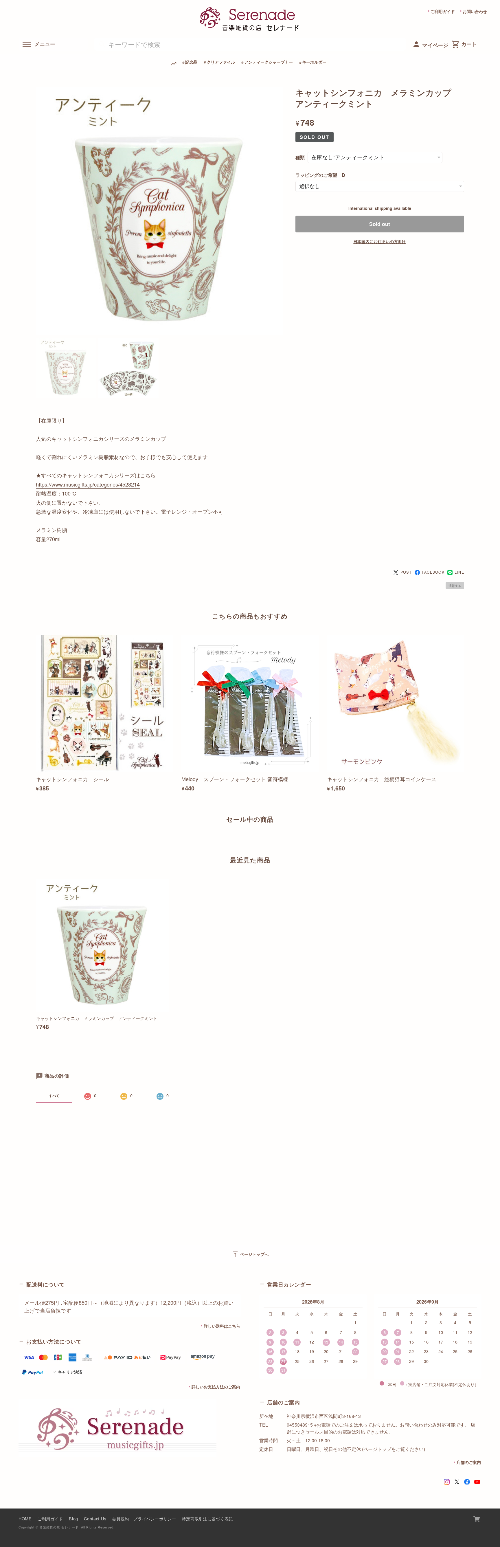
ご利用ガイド (443, 11)
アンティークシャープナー (268, 62)
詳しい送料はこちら (222, 1326)
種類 (300, 157)
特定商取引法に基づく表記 (207, 1518)
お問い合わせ (475, 11)
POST (406, 572)
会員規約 (120, 1518)
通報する (454, 585)
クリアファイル (221, 62)
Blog (73, 1518)
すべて (54, 1095)
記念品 (191, 62)
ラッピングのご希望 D (320, 175)
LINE (459, 572)
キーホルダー (314, 62)
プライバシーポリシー (154, 1518)
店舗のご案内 (469, 1462)
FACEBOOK (433, 572)
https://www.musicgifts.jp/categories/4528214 (88, 484)
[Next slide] (464, 839)
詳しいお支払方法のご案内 (216, 1387)
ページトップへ (250, 1254)
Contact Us (95, 1518)
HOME (25, 1518)
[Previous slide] (36, 839)
